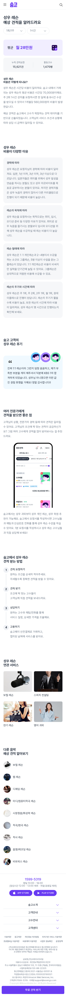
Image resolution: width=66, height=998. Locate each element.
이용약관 (7, 937)
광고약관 (18, 937)
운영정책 (59, 941)
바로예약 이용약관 (30, 941)
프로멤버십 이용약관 (11, 941)
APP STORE (23, 893)
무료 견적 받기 (33, 989)
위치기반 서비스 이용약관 (52, 937)
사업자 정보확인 (46, 941)
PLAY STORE (48, 893)
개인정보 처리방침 (32, 937)
